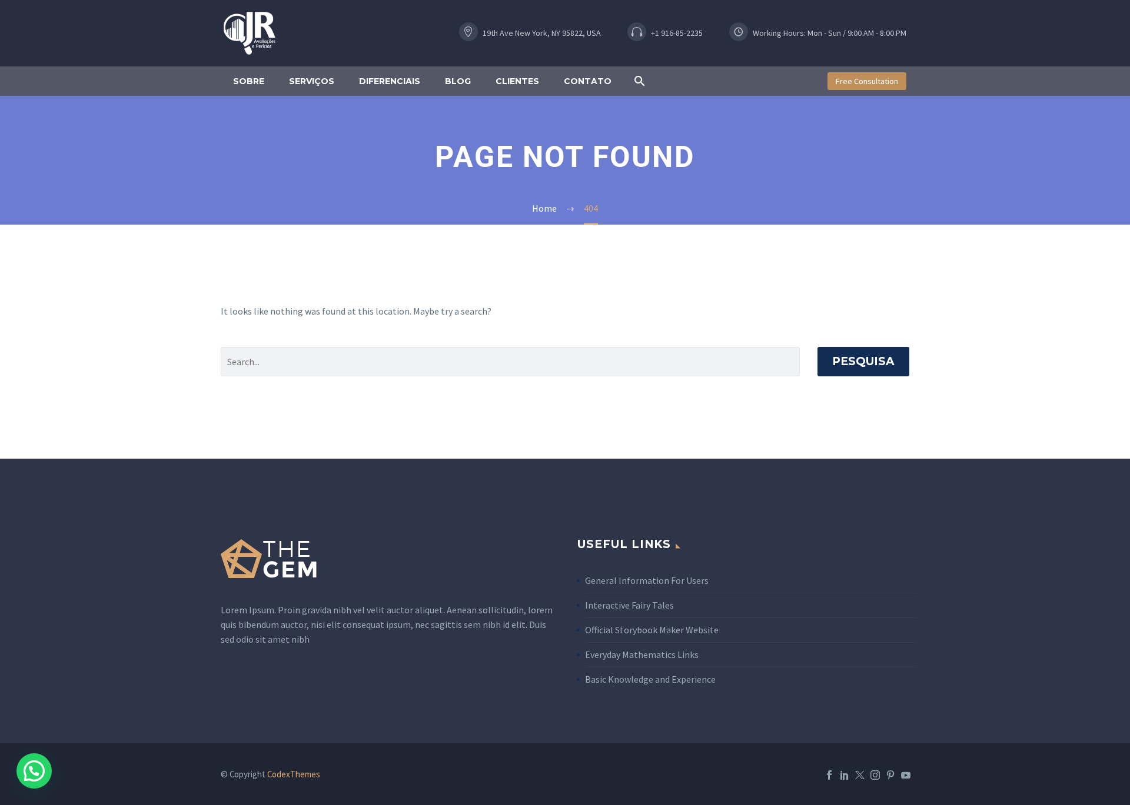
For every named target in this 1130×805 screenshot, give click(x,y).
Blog (458, 81)
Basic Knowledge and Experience (650, 679)
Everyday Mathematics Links (642, 654)
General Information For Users (647, 580)
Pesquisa (863, 361)
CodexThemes (293, 774)
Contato (587, 81)
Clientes (517, 81)
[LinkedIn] (844, 775)
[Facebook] (829, 775)
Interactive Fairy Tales (629, 605)
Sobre (248, 81)
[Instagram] (875, 775)
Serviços (311, 81)
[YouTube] (905, 775)
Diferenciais (389, 81)
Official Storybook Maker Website (652, 630)
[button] (540, 33)
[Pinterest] (890, 775)
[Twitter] (860, 775)
